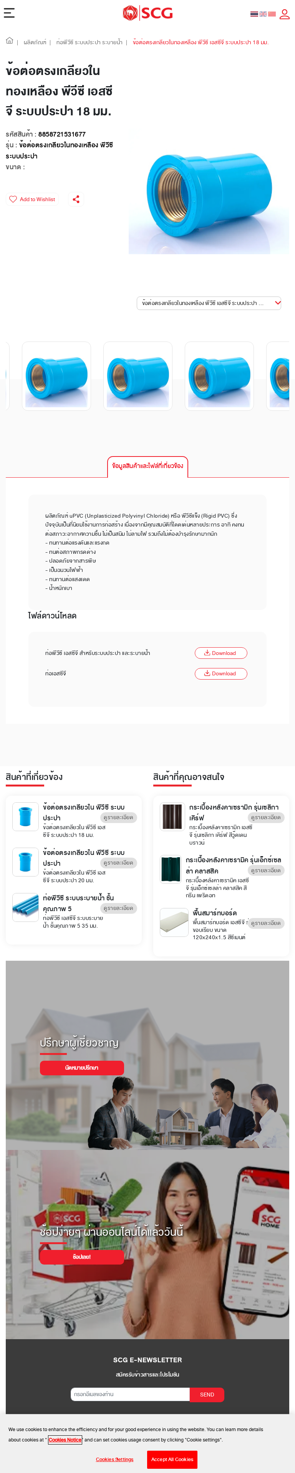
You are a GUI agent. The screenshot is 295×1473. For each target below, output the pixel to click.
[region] (147, 1443)
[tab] (147, 467)
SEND (207, 1394)
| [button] (17, 42)
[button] (9, 42)
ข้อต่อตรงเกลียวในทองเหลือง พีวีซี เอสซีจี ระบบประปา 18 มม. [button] (208, 303)
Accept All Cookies (172, 1459)
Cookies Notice (65, 1440)
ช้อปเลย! (82, 1257)
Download (224, 653)
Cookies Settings (115, 1459)
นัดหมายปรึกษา (81, 1067)
